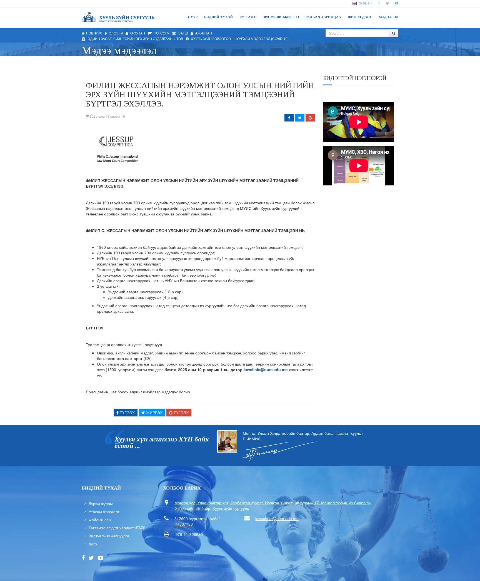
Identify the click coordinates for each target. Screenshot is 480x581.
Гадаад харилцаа (323, 17)
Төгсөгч (161, 33)
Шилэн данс (360, 17)
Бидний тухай (218, 17)
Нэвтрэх (93, 33)
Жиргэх (153, 412)
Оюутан (137, 33)
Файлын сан (100, 519)
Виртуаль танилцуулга (109, 535)
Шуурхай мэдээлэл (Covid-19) (261, 38)
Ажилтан (203, 33)
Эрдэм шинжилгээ (281, 17)
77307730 (184, 524)
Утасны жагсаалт (104, 511)
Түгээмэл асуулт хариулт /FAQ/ (117, 527)
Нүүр (193, 17)
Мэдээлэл (388, 17)
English (365, 3)
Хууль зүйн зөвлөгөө (210, 38)
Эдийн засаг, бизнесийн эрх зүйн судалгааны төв (135, 38)
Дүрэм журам (101, 503)
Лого (93, 544)
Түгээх (127, 412)
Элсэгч (115, 33)
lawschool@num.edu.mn (277, 518)
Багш (183, 33)
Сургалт (247, 17)
